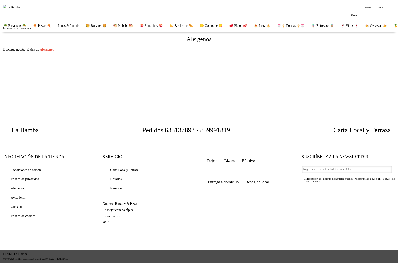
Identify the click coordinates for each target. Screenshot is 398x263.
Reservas (116, 188)
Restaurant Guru (113, 216)
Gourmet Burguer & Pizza (120, 203)
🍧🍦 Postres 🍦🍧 (291, 25)
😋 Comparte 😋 (211, 25)
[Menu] (354, 9)
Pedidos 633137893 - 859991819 (186, 130)
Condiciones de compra (26, 170)
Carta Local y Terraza (362, 130)
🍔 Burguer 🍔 (96, 25)
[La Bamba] (11, 6)
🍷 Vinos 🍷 (349, 25)
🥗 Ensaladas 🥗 (14, 25)
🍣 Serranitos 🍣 (151, 25)
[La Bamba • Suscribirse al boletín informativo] (394, 170)
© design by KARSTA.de (57, 259)
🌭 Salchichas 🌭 (181, 25)
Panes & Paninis (68, 25)
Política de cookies (23, 216)
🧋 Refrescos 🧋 (322, 25)
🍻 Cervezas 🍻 (376, 25)
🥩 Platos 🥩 (238, 25)
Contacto (17, 206)
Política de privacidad (25, 179)
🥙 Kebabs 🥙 (123, 25)
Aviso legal (18, 197)
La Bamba (25, 130)
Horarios (116, 179)
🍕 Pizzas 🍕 (42, 25)
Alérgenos (17, 188)
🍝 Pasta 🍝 (262, 25)
